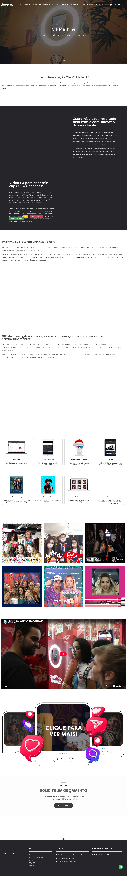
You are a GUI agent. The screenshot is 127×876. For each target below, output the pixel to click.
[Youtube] (119, 5)
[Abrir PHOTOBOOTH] (31, 4)
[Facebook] (111, 5)
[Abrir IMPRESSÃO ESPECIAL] (54, 4)
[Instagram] (115, 5)
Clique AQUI (105, 257)
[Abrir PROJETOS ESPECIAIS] (67, 4)
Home (59, 61)
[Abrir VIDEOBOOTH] (40, 4)
